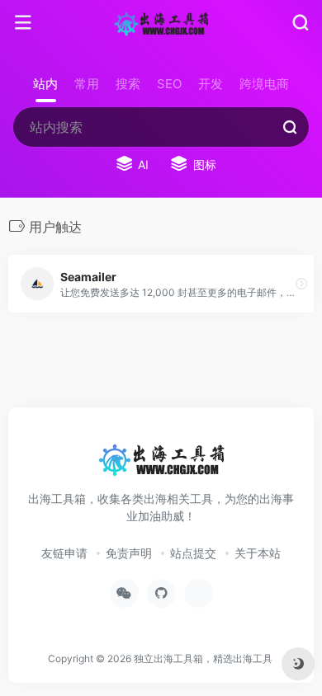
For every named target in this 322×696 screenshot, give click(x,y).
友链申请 (64, 553)
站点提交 (193, 553)
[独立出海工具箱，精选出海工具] (161, 23)
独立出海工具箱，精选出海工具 (203, 658)
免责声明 (129, 553)
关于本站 (257, 553)
